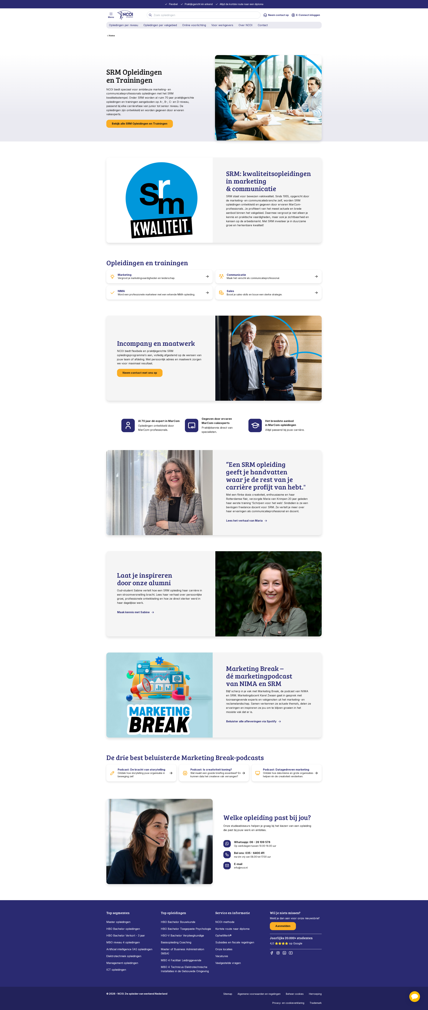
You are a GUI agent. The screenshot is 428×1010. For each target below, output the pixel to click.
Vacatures (221, 956)
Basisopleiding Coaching (176, 942)
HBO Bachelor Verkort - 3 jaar (125, 935)
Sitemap (227, 993)
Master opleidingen (118, 922)
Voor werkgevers (222, 25)
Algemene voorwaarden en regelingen (259, 993)
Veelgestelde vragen (228, 963)
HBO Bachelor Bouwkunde (178, 922)
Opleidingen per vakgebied (160, 25)
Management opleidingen (122, 963)
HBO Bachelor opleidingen (123, 928)
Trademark (316, 1002)
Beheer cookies (295, 993)
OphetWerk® (223, 935)
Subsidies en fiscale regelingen (234, 942)
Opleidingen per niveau (123, 25)
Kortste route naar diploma (232, 928)
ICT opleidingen (116, 969)
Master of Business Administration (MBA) (182, 951)
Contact (263, 25)
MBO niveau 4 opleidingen (123, 942)
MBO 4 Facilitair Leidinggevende (181, 960)
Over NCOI (245, 25)
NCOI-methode (224, 922)
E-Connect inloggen (308, 15)
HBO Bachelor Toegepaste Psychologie (186, 928)
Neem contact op (278, 15)
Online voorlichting (194, 25)
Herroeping (315, 993)
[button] (414, 996)
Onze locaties (223, 949)
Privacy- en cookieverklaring (288, 1002)
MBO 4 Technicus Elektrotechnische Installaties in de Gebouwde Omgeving (185, 969)
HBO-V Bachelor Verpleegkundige (182, 935)
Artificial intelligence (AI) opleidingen (129, 949)
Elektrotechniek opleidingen (123, 956)
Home (112, 35)
